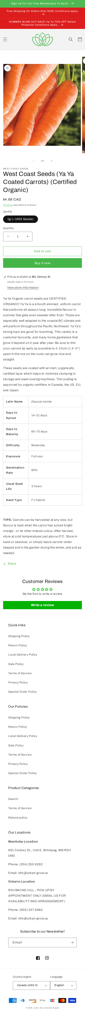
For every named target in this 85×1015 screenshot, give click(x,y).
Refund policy (17, 817)
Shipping (8, 205)
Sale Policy (16, 664)
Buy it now (43, 263)
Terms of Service (20, 673)
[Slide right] (51, 160)
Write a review (42, 605)
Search (13, 799)
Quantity (8, 228)
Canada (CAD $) (27, 985)
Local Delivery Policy (22, 654)
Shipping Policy (19, 636)
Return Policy (17, 645)
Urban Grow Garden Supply (46, 1008)
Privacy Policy (18, 682)
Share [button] (12, 563)
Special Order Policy (22, 691)
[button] (5, 39)
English (59, 985)
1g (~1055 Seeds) (20, 219)
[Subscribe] (72, 942)
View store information (23, 287)
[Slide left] (33, 160)
